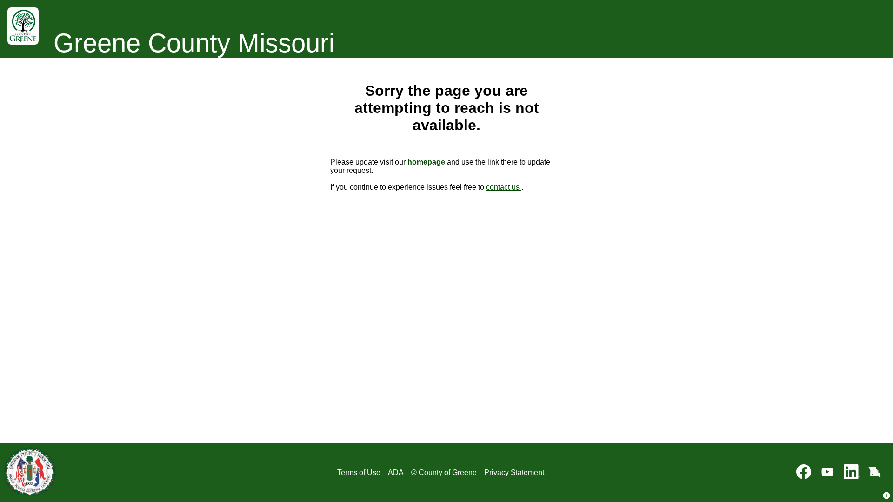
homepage (426, 162)
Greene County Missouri (193, 43)
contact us (503, 187)
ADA (396, 472)
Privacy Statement (514, 472)
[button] (886, 495)
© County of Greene (444, 472)
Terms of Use (358, 472)
